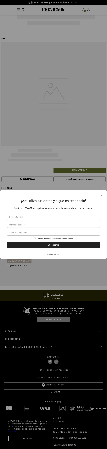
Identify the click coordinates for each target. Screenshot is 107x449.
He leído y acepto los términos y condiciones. (55, 239)
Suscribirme (53, 245)
